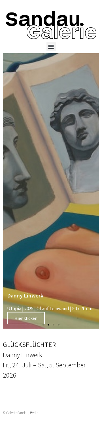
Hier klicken (25, 318)
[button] (51, 46)
